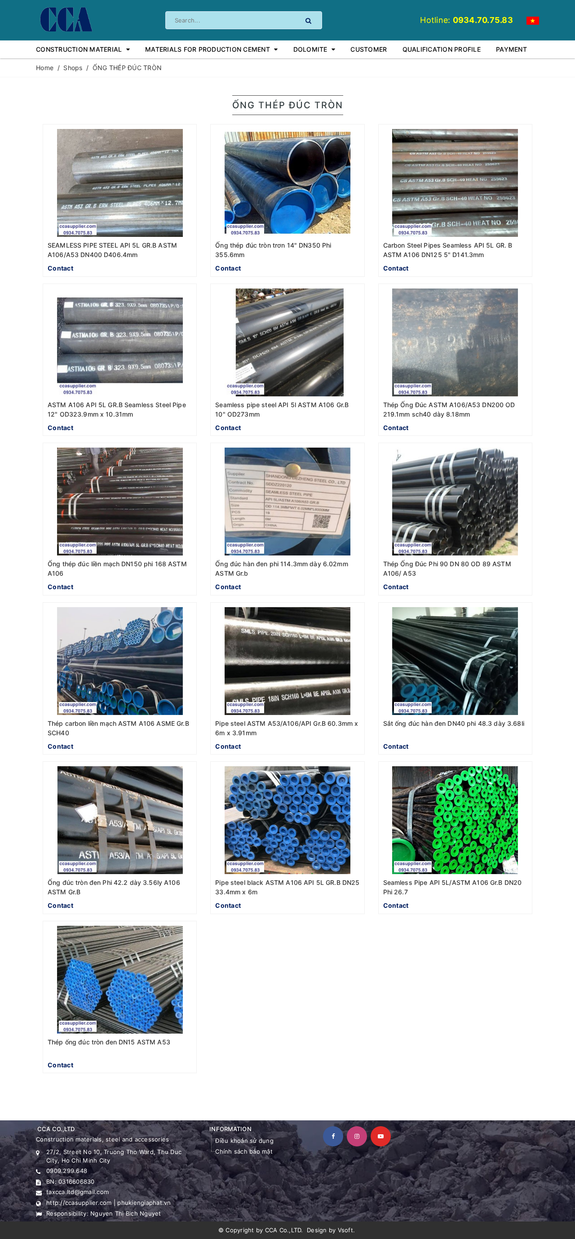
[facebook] (333, 1136)
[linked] (381, 1136)
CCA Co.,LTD (283, 1230)
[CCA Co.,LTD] (65, 18)
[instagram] (357, 1136)
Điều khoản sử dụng (244, 1140)
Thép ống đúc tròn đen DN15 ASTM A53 (109, 1042)
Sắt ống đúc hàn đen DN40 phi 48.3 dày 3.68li (453, 723)
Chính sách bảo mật (244, 1151)
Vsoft (345, 1230)
